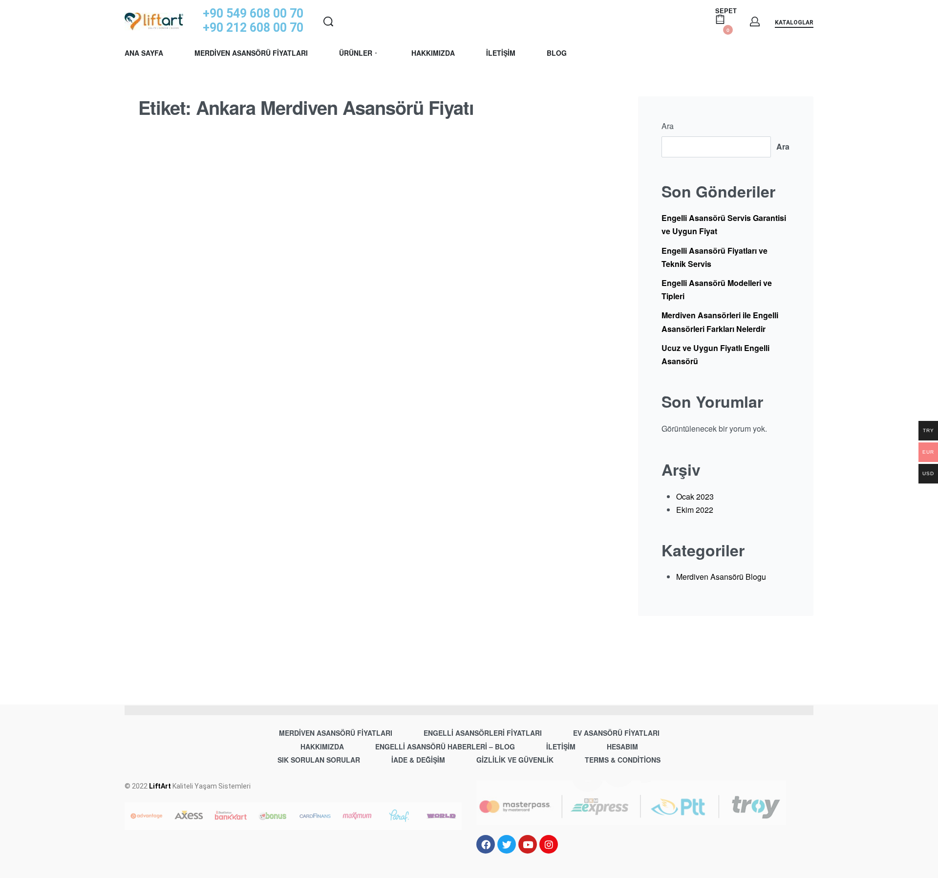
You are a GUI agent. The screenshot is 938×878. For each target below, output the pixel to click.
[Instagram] (548, 844)
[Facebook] (485, 844)
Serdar (171, 521)
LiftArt (160, 786)
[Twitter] (506, 844)
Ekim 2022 (694, 509)
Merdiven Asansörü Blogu (214, 443)
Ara (667, 126)
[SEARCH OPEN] (328, 21)
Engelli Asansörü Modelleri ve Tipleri (716, 289)
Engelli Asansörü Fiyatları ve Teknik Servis (714, 257)
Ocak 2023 (695, 496)
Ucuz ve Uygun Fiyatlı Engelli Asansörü (715, 354)
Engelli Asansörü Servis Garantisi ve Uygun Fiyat (723, 224)
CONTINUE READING (178, 629)
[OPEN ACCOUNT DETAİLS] (754, 21)
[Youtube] (527, 844)
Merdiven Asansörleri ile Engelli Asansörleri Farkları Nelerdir (719, 321)
